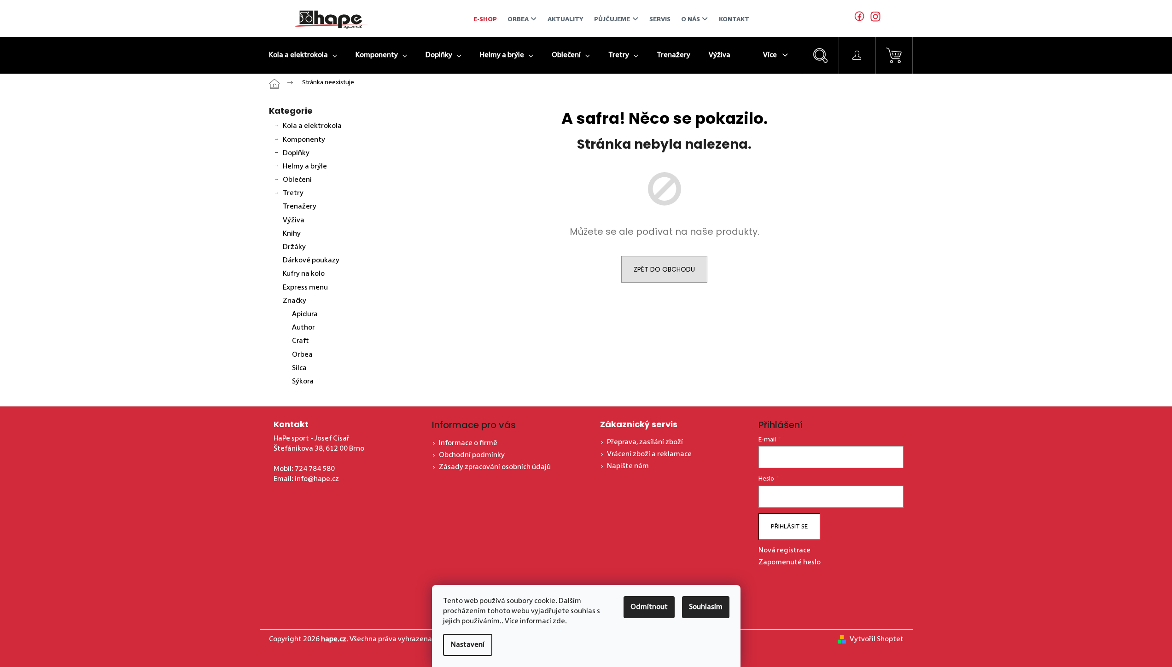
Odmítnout (649, 607)
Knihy (292, 234)
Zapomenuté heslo (789, 562)
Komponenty (304, 140)
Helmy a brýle (305, 166)
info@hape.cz (317, 479)
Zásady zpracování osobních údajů (495, 467)
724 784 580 (315, 469)
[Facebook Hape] (859, 18)
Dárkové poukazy (311, 260)
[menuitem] (303, 55)
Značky (294, 301)
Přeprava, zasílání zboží (645, 442)
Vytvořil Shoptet (877, 639)
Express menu (305, 287)
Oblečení (297, 180)
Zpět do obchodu (664, 269)
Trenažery (299, 206)
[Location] (873, 18)
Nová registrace (784, 550)
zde (559, 621)
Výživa (293, 220)
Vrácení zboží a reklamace (649, 454)
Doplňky (296, 153)
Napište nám (628, 466)
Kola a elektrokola (312, 126)
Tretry (293, 193)
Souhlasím (706, 607)
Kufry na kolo (304, 274)
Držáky (294, 247)
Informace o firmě (468, 443)
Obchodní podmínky (472, 455)
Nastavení (467, 645)
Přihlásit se (789, 526)
